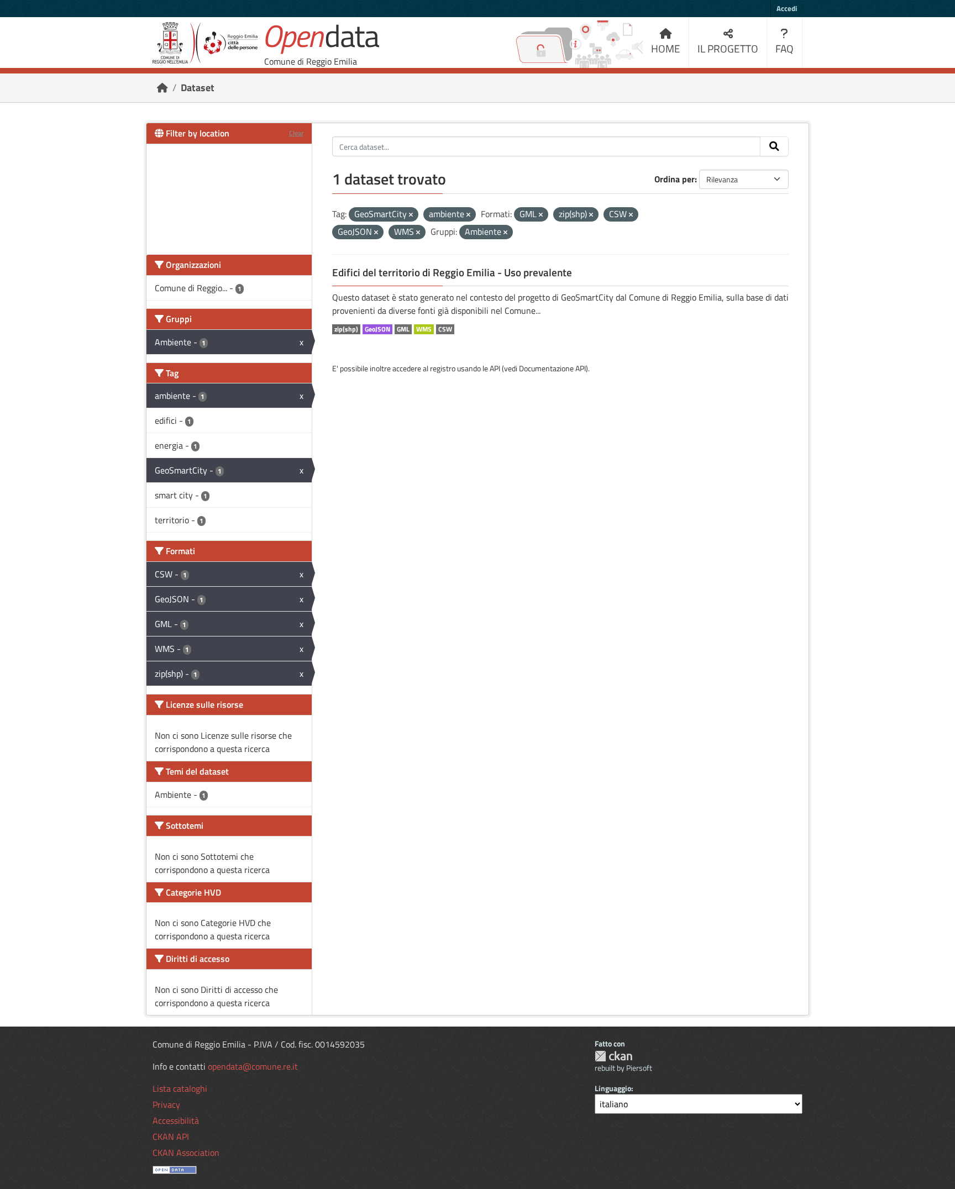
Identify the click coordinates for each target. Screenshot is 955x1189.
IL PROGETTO (727, 48)
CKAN (613, 1056)
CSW (445, 329)
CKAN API (171, 1136)
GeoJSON (377, 329)
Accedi (786, 8)
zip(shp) (346, 329)
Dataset (197, 87)
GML (403, 329)
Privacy (166, 1104)
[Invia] (774, 146)
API (495, 368)
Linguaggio (613, 1088)
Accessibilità (176, 1120)
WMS (424, 329)
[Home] (162, 87)
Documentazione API (552, 368)
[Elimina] (411, 215)
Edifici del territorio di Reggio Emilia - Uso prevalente (452, 272)
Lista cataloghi (180, 1088)
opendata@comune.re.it (253, 1066)
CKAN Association (186, 1152)
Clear (296, 133)
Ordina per (674, 179)
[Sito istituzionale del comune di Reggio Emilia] (205, 43)
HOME (665, 48)
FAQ (784, 48)
